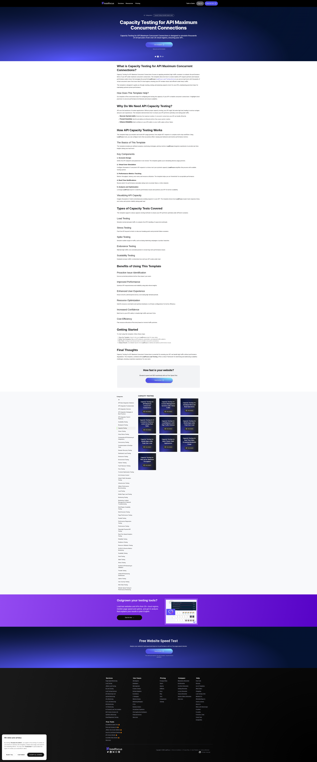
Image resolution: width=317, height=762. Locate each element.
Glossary (198, 683)
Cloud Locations (200, 701)
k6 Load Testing (110, 688)
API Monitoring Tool (111, 693)
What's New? (199, 688)
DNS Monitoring (110, 704)
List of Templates (200, 686)
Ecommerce (136, 693)
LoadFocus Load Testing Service (165, 79)
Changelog (198, 691)
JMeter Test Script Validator (113, 729)
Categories (149, 15)
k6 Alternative (181, 683)
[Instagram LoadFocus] (116, 752)
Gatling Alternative (182, 688)
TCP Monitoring (110, 706)
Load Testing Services (111, 691)
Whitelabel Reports (200, 699)
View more (108, 740)
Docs (161, 691)
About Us (198, 704)
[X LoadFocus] (108, 752)
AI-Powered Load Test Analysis (113, 709)
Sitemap (162, 701)
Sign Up (162, 686)
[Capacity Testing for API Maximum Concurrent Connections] (155, 57)
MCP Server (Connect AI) (112, 712)
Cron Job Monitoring (111, 701)
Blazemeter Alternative (183, 680)
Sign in (161, 683)
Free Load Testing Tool (111, 727)
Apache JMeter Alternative (184, 696)
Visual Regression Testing (112, 717)
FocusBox (198, 712)
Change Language (205, 752)
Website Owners (137, 699)
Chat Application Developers (140, 712)
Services (121, 3)
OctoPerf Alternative (183, 686)
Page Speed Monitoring (111, 680)
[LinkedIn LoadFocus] (111, 752)
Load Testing (109, 683)
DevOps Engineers (137, 691)
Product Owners (137, 688)
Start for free (210, 3)
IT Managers (136, 696)
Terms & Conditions (176, 750)
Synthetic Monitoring (111, 714)
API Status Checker (110, 735)
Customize (21, 754)
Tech (161, 696)
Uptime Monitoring (110, 696)
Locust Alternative (182, 691)
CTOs (134, 704)
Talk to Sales (190, 3)
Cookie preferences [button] (205, 750)
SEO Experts (136, 680)
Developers (135, 683)
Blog (161, 693)
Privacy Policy (186, 750)
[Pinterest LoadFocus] (119, 752)
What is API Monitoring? (202, 706)
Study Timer (199, 717)
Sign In (200, 3)
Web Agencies (136, 686)
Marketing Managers (138, 701)
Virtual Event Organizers (138, 709)
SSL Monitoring (109, 699)
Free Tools (198, 680)
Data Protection (195, 750)
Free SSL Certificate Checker (113, 732)
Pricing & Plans (163, 680)
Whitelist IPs (199, 696)
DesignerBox (199, 719)
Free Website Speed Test (112, 724)
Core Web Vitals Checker (112, 737)
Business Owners (137, 706)
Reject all (9, 754)
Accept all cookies (35, 754)
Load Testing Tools (200, 693)
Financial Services (137, 714)
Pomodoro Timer (200, 714)
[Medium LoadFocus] (113, 752)
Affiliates (162, 688)
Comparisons (163, 699)
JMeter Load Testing (111, 686)
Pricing (137, 3)
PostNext (198, 709)
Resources (129, 3)
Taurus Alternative (182, 693)
